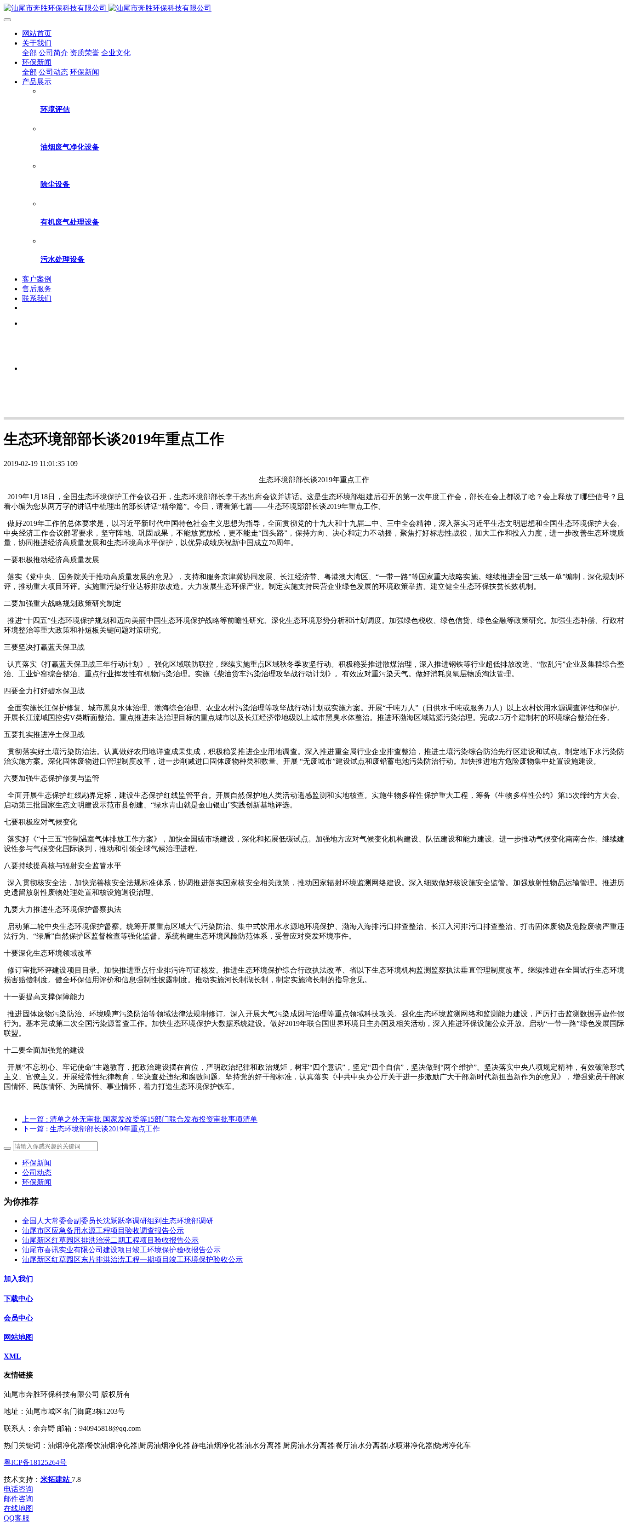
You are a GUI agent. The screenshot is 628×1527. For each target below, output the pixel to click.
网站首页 (36, 33)
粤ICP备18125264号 (35, 1462)
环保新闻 (36, 1163)
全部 (29, 53)
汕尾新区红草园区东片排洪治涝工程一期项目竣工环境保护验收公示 (132, 1259)
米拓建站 (56, 1479)
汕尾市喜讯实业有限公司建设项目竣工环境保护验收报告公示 (121, 1250)
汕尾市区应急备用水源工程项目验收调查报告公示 (103, 1230)
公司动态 (36, 1172)
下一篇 (91, 1129)
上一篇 (139, 1119)
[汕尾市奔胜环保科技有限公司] (314, 8)
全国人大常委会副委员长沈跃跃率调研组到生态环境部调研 (117, 1221)
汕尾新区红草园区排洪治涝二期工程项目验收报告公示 (110, 1240)
